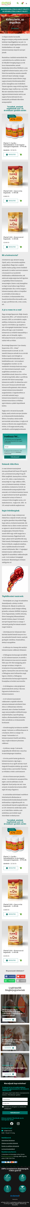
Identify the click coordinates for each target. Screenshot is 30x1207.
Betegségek (15, 28)
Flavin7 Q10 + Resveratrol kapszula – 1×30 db (13, 238)
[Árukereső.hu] (15, 1196)
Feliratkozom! (15, 457)
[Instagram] (18, 1123)
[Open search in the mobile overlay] (17, 3)
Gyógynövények (6, 1007)
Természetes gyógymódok (18, 1007)
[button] (26, 3)
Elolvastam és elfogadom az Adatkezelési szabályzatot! (15, 1107)
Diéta (12, 1065)
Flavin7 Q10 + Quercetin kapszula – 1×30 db (12, 192)
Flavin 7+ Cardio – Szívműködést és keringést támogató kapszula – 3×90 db (14, 145)
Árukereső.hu (15, 1199)
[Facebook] (12, 1123)
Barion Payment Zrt (7, 1156)
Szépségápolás (6, 1037)
